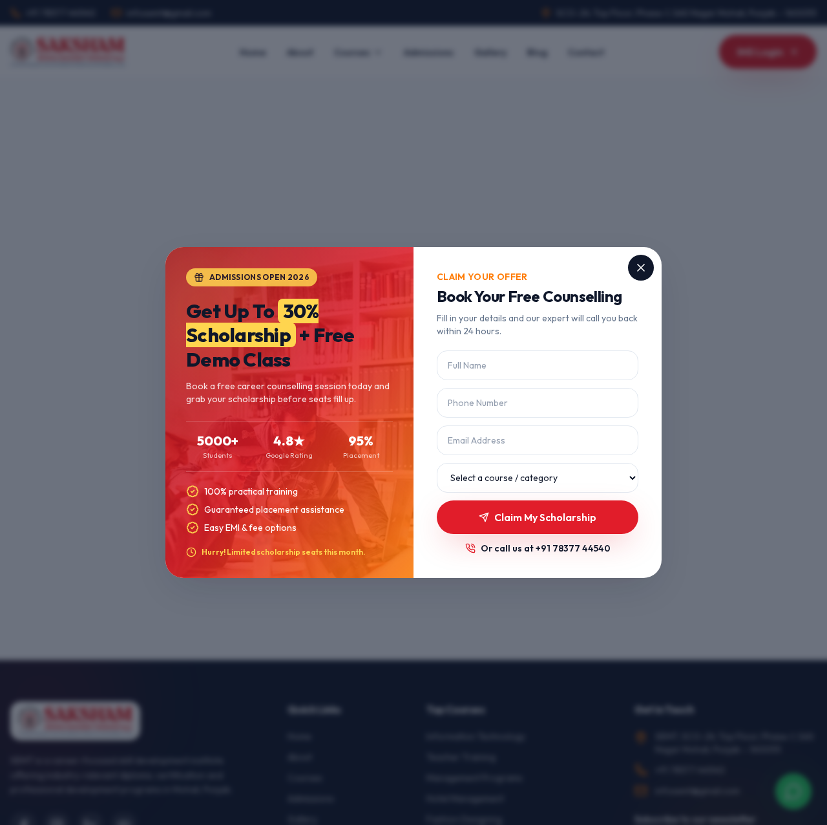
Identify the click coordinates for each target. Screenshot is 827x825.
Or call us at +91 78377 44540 (546, 548)
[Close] (641, 268)
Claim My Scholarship (545, 517)
